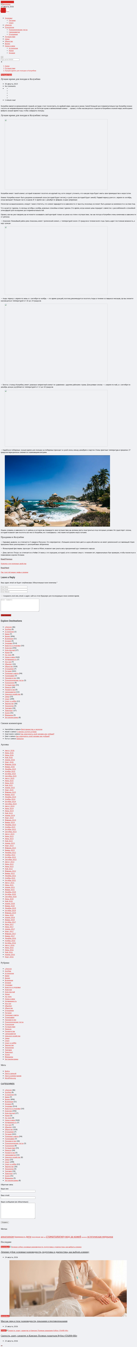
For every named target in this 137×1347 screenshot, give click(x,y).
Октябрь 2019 (10, 910)
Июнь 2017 (9, 927)
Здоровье (8, 18)
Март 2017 (9, 931)
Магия (11, 50)
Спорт (11, 23)
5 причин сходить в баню (27, 731)
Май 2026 (9, 757)
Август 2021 (9, 882)
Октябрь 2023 (10, 829)
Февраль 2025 (10, 792)
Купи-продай (10, 650)
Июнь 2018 (9, 915)
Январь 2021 (10, 889)
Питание (12, 20)
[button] (4, 14)
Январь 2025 (10, 794)
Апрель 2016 (10, 954)
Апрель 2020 (10, 903)
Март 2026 (9, 762)
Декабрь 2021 (10, 876)
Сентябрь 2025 (11, 776)
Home (7, 66)
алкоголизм (7, 1236)
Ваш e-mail (5, 1195)
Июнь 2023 (9, 838)
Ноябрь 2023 (10, 827)
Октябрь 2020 (10, 894)
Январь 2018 (10, 920)
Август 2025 (9, 778)
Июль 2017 (9, 924)
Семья (7, 39)
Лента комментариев (13, 1076)
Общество (9, 41)
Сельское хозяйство (12, 694)
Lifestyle (8, 25)
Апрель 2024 (10, 815)
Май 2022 (9, 869)
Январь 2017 (10, 936)
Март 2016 (9, 957)
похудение (36, 1237)
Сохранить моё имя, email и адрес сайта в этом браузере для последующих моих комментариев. (41, 596)
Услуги (7, 713)
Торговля (8, 708)
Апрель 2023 (10, 843)
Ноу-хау (8, 662)
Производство (10, 678)
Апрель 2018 (10, 917)
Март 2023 (9, 845)
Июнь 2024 (9, 811)
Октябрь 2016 (10, 943)
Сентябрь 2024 (11, 804)
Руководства (10, 689)
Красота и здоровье (13, 645)
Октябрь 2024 (10, 801)
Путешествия (10, 36)
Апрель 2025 (10, 787)
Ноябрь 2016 (10, 940)
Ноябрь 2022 (10, 855)
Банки (7, 634)
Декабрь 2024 (10, 797)
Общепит (8, 664)
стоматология (55, 1236)
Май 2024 (9, 813)
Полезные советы (12, 673)
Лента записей (10, 1073)
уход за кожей (72, 1236)
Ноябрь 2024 (10, 799)
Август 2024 (9, 806)
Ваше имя (4, 1189)
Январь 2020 (10, 906)
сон (45, 1237)
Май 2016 (9, 952)
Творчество (9, 703)
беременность (19, 1237)
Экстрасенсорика (11, 717)
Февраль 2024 (10, 820)
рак (42, 1237)
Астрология (13, 48)
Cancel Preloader (7, 2)
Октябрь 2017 (10, 922)
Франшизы (9, 715)
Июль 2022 (9, 864)
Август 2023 (9, 834)
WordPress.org (10, 1078)
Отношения (13, 34)
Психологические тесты (18, 30)
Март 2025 (9, 790)
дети (28, 1236)
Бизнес (7, 43)
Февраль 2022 (10, 871)
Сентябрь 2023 (11, 831)
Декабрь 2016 (10, 938)
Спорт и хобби (10, 701)
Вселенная (9, 638)
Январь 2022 (10, 873)
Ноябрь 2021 (10, 878)
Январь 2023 (10, 850)
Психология (9, 27)
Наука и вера (10, 46)
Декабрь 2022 (10, 852)
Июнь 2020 (9, 899)
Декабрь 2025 (10, 769)
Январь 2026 (10, 767)
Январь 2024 (10, 822)
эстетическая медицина (100, 1236)
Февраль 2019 (10, 913)
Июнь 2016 (9, 950)
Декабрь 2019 (10, 908)
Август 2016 (9, 945)
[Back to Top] (1, 1345)
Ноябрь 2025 (10, 771)
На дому (8, 655)
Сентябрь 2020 (11, 896)
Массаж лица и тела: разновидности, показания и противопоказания (34, 1321)
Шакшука (20, 738)
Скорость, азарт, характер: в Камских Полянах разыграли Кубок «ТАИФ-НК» (39, 1335)
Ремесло (8, 687)
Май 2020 (9, 901)
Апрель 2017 (10, 929)
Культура (8, 648)
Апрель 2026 (10, 760)
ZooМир (8, 629)
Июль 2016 (9, 947)
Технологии (9, 706)
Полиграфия (9, 676)
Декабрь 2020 (10, 892)
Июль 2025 (9, 780)
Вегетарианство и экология (31, 729)
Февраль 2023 (10, 848)
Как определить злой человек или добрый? (37, 734)
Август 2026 (9, 750)
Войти (7, 1071)
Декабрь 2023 (10, 825)
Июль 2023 (9, 836)
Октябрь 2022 (10, 857)
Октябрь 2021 (10, 880)
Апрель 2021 (10, 887)
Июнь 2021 (9, 885)
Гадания (12, 53)
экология (84, 1237)
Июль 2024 (9, 808)
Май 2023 (9, 841)
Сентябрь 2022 (11, 859)
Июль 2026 (9, 753)
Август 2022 (9, 862)
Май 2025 (9, 785)
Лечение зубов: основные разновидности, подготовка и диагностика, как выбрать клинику (45, 1252)
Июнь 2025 (9, 783)
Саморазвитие (14, 32)
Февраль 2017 (10, 933)
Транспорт (9, 710)
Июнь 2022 (9, 866)
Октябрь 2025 (10, 773)
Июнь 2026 (9, 755)
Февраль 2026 (10, 764)
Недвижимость (11, 659)
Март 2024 (9, 818)
